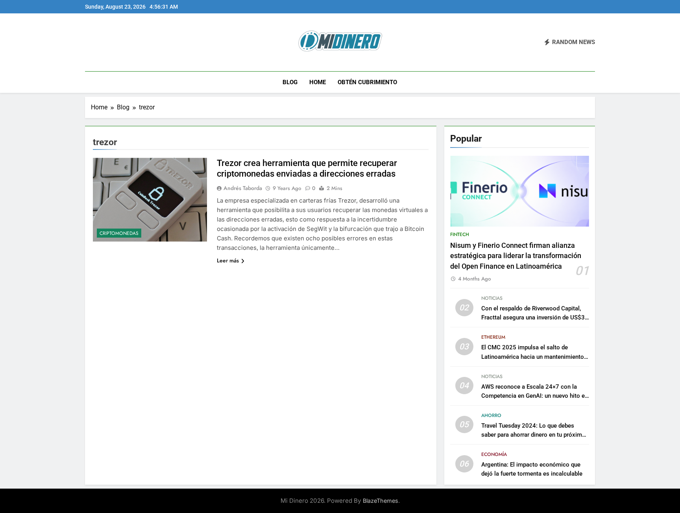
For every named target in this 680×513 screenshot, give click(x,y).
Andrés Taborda (243, 188)
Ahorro (491, 415)
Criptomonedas (119, 233)
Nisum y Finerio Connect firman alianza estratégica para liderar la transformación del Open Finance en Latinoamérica (515, 256)
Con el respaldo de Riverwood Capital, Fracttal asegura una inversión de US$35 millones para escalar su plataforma (534, 317)
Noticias (492, 298)
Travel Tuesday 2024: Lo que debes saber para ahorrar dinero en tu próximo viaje (533, 434)
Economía (494, 454)
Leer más (228, 260)
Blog (290, 82)
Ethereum (493, 337)
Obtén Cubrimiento (367, 82)
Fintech (459, 234)
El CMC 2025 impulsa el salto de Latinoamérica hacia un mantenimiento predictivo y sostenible (532, 356)
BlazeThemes (380, 500)
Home (317, 82)
